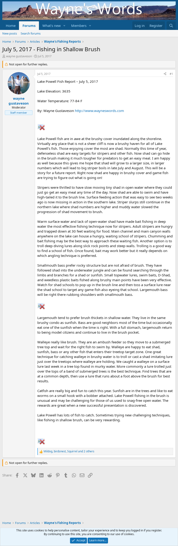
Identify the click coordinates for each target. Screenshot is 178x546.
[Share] (165, 74)
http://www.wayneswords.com (99, 110)
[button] (64, 25)
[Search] (171, 25)
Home (11, 25)
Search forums (31, 33)
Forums (28, 25)
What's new (51, 25)
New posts (9, 33)
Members (78, 25)
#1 (171, 74)
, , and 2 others (69, 451)
